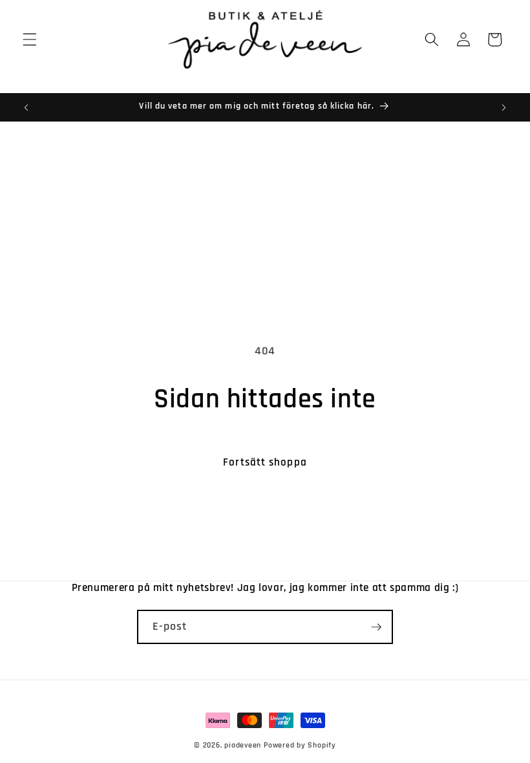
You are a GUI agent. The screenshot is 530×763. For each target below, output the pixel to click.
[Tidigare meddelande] (26, 107)
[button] (29, 39)
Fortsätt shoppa (265, 462)
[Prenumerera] (376, 627)
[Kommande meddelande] (503, 107)
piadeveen (242, 745)
